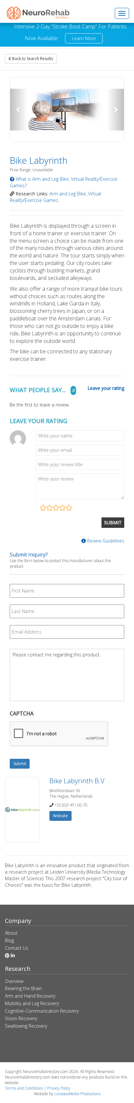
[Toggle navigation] (122, 13)
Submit (19, 763)
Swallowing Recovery (26, 1026)
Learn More (84, 38)
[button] (18, 109)
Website (60, 816)
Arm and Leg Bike (67, 194)
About (11, 933)
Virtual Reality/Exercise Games (55, 197)
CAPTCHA (22, 713)
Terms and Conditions (24, 1088)
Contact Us (16, 948)
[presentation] (59, 734)
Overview (14, 981)
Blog (9, 940)
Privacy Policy (58, 1088)
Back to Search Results (32, 58)
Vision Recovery (21, 1018)
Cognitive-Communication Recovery (42, 1011)
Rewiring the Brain (23, 988)
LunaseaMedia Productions (77, 1093)
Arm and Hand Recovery (30, 996)
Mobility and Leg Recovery (32, 1003)
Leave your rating (105, 388)
